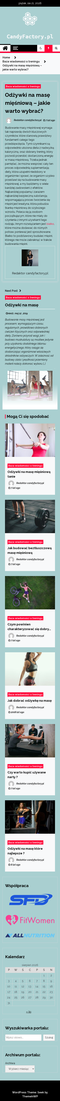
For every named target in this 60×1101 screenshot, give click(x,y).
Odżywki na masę (21, 305)
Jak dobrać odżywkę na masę (30, 700)
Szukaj (49, 1037)
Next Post (11, 290)
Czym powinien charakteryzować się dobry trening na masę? (28, 626)
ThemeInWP (30, 1096)
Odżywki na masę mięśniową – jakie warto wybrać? (27, 103)
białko (50, 223)
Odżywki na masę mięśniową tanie (29, 474)
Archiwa (10, 1063)
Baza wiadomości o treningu (23, 86)
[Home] (5, 48)
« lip (28, 1011)
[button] (40, 48)
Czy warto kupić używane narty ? (27, 774)
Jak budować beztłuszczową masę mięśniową (30, 550)
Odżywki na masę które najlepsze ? (25, 851)
